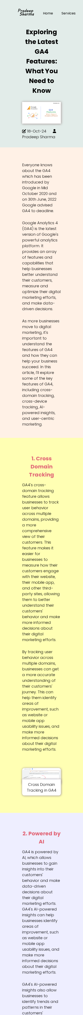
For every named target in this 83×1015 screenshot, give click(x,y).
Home (48, 13)
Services (69, 13)
